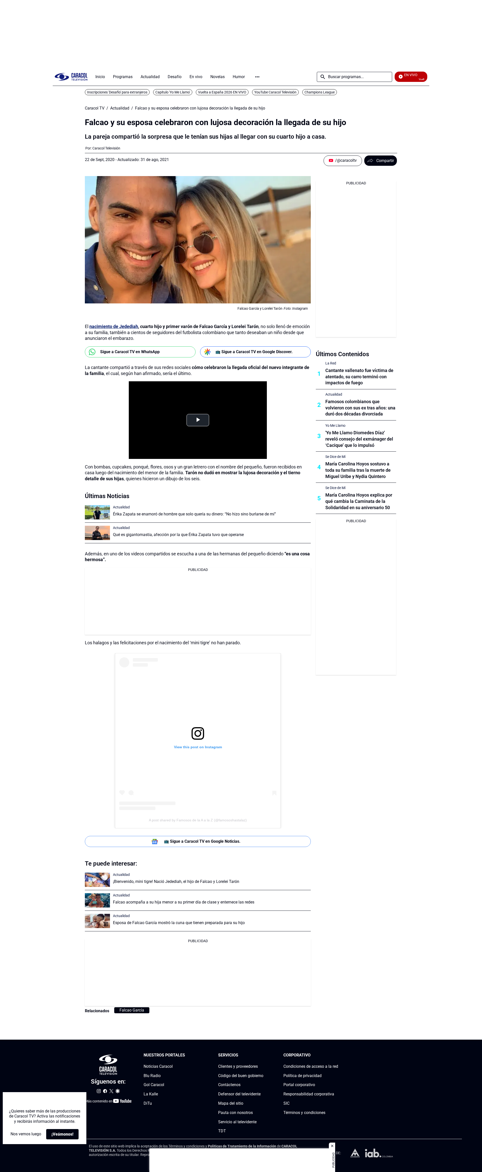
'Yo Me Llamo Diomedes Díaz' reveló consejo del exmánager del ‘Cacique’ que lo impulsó (359, 439)
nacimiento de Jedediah (113, 326)
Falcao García (131, 1010)
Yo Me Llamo (335, 425)
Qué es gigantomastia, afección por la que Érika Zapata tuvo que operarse (178, 534)
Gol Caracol (154, 1085)
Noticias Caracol (158, 1066)
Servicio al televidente (237, 1122)
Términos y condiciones (304, 1112)
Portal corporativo (299, 1085)
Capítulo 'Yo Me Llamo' (172, 92)
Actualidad (119, 108)
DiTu (148, 1103)
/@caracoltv (346, 160)
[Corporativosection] (336, 1055)
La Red (330, 363)
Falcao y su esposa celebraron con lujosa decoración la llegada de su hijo (200, 108)
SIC (286, 1103)
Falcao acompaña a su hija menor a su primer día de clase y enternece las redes (183, 902)
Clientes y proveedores (238, 1066)
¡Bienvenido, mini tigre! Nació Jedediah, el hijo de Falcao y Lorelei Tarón (176, 881)
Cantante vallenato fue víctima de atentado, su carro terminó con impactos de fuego (359, 377)
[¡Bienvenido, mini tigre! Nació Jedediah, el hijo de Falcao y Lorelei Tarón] (97, 880)
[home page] (71, 77)
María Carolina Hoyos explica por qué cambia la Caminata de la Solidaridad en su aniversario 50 (358, 501)
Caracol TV (94, 108)
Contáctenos (229, 1085)
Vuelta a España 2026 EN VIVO (222, 92)
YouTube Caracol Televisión (275, 92)
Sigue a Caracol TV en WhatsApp (130, 351)
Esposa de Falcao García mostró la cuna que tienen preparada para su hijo (179, 922)
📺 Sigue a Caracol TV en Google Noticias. (202, 841)
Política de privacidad (302, 1075)
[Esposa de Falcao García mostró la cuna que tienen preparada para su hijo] (97, 921)
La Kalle (151, 1094)
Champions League (320, 92)
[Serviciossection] (261, 1055)
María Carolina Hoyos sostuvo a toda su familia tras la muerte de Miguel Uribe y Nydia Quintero (358, 470)
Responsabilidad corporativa (308, 1094)
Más (257, 77)
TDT (222, 1131)
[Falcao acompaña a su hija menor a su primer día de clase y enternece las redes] (97, 900)
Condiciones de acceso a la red (310, 1066)
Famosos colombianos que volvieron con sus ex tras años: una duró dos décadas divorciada (360, 408)
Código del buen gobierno (240, 1075)
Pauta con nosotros (235, 1112)
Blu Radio (152, 1075)
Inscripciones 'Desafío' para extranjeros (117, 92)
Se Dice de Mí (335, 457)
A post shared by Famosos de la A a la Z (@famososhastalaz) (198, 820)
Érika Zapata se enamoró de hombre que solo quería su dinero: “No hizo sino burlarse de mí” (194, 514)
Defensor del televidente (239, 1094)
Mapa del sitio (230, 1103)
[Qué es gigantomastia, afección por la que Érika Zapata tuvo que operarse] (97, 533)
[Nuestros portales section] (186, 1055)
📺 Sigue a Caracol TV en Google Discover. (254, 351)
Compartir (385, 160)
